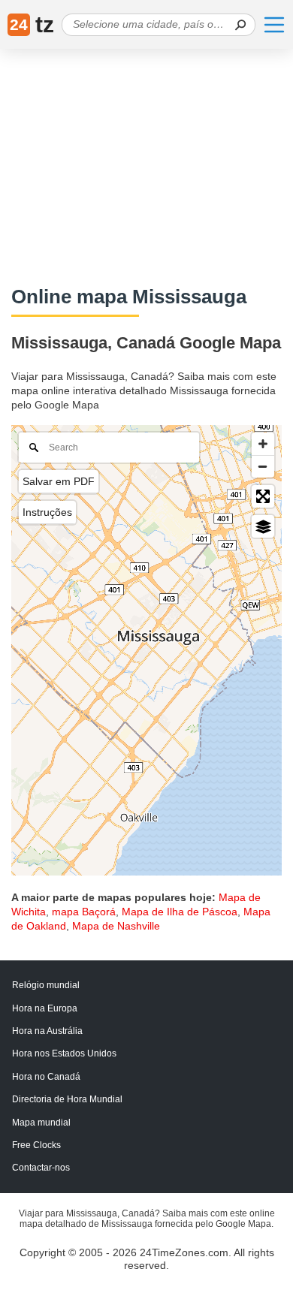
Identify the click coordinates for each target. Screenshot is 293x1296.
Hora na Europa (44, 1008)
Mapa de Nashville (116, 926)
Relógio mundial (46, 985)
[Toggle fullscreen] (263, 496)
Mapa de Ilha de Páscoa (179, 912)
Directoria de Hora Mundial (67, 1099)
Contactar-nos (41, 1167)
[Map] (146, 650)
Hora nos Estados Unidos (64, 1053)
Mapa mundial (41, 1122)
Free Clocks (36, 1145)
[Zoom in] (263, 444)
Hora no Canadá (46, 1076)
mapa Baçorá (84, 912)
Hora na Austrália (47, 1031)
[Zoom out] (263, 466)
